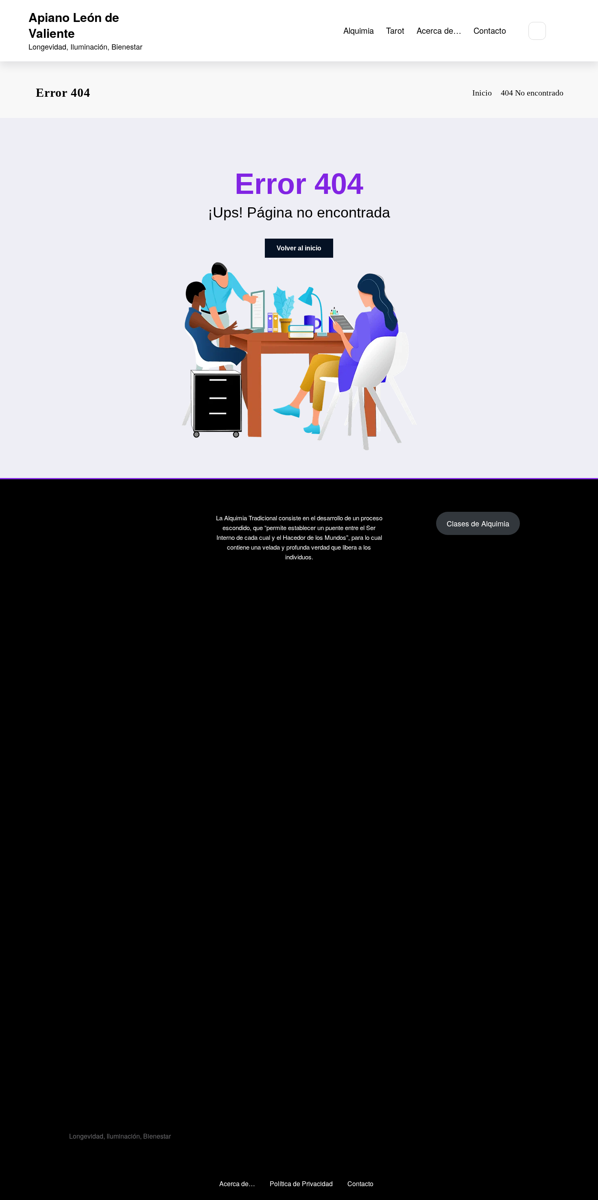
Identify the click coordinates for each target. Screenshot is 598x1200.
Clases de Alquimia (478, 523)
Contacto (490, 30)
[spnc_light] (561, 31)
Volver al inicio (299, 248)
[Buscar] (537, 30)
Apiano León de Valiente (73, 24)
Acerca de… (439, 30)
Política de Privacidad (301, 1183)
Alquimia (358, 30)
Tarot (395, 30)
